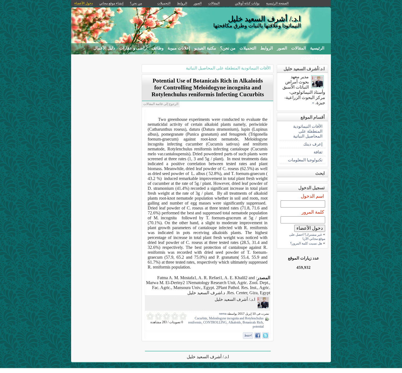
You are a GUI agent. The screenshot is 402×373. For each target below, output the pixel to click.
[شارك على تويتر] (265, 335)
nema (222, 313)
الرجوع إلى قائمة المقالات (160, 104)
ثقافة (318, 152)
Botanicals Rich (253, 322)
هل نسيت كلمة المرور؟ (306, 243)
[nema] (263, 307)
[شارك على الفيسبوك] (257, 335)
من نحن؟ (227, 48)
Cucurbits (201, 318)
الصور (282, 48)
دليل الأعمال (104, 48)
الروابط (266, 48)
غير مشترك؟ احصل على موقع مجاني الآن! (307, 237)
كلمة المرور (313, 212)
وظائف (158, 48)
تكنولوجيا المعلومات (305, 160)
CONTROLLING (215, 322)
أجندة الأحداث (312, 58)
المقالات (298, 48)
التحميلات (248, 48)
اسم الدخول (312, 196)
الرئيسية (317, 48)
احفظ (248, 335)
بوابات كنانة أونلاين (247, 3)
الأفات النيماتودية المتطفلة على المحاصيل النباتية (228, 68)
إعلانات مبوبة (179, 48)
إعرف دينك (312, 144)
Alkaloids (234, 322)
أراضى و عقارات (133, 48)
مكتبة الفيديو (205, 48)
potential (258, 326)
